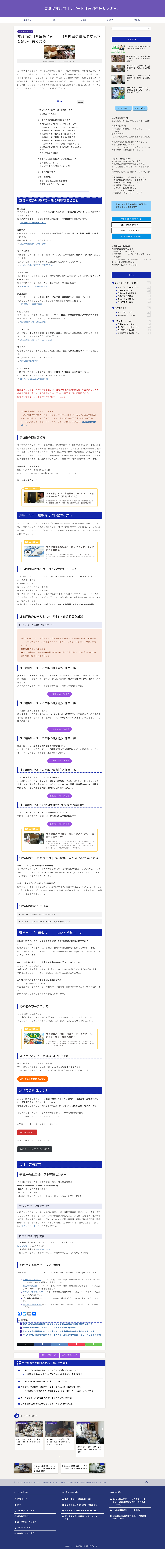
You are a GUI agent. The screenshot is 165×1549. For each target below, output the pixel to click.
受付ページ (22, 1499)
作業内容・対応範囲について (126, 182)
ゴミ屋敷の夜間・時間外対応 (32, 244)
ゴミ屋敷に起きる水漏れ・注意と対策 (81, 1505)
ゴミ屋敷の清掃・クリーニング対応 (36, 339)
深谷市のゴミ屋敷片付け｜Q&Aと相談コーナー (58, 159)
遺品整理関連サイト (120, 118)
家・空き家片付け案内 (26, 1522)
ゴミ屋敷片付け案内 (25, 1510)
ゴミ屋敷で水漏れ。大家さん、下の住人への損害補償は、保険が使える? (54, 1374)
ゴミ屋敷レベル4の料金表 (59, 796)
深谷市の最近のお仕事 (49, 153)
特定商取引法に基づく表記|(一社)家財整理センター (129, 1517)
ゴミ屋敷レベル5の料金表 (59, 824)
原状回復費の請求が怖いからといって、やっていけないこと (47, 1404)
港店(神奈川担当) (134, 290)
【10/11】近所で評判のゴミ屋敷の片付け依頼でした (46, 921)
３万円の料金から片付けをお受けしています (58, 124)
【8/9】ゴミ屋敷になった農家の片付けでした (42, 914)
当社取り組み (132, 308)
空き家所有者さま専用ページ (131, 236)
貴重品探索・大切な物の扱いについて (129, 177)
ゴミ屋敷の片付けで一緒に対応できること (56, 110)
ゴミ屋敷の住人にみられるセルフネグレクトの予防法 (44, 1381)
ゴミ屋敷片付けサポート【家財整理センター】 (82, 8)
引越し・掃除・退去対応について (127, 190)
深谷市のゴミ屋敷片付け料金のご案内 (54, 120)
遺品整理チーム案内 (25, 1533)
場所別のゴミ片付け (32, 1304)
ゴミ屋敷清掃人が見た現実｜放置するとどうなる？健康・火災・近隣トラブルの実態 (59, 1391)
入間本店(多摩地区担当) (134, 293)
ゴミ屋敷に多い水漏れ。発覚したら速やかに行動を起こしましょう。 (51, 1370)
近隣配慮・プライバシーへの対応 (127, 193)
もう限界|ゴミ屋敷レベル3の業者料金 (81, 1510)
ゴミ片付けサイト (119, 126)
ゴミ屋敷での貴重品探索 (31, 304)
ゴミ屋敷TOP (27, 20)
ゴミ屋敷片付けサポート (132, 321)
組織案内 (137, 20)
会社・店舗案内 (44, 177)
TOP (19, 1505)
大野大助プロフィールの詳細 (124, 265)
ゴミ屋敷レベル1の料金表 (59, 694)
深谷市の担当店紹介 (48, 114)
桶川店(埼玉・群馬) (134, 302)
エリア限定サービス (133, 312)
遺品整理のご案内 (31, 1286)
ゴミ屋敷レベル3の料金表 (59, 761)
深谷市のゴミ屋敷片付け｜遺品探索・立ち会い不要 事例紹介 (60, 148)
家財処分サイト (118, 134)
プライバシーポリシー (31, 1226)
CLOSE (80, 102)
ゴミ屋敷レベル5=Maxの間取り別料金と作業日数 (60, 144)
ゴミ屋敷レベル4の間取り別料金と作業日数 (57, 140)
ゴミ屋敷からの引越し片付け (33, 322)
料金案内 (110, 20)
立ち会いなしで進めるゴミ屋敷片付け (37, 265)
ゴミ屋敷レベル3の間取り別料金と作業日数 (57, 137)
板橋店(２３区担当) (134, 296)
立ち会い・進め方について (125, 188)
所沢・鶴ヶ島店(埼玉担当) (134, 287)
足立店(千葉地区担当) (134, 299)
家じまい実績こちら (49, 1355)
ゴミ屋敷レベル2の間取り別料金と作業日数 (57, 134)
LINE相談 (82, 20)
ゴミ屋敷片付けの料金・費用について (129, 180)
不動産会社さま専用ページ (131, 219)
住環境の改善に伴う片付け (134, 324)
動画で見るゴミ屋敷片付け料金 (78, 1499)
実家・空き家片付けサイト (123, 144)
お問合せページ (27, 1132)
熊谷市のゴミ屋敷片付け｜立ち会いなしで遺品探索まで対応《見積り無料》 (58, 1324)
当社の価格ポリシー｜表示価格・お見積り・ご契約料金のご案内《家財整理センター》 (128, 1502)
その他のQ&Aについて (49, 163)
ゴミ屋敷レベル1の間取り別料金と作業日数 (57, 130)
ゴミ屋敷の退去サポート (31, 361)
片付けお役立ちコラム (133, 315)
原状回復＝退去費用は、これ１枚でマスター (81, 1517)
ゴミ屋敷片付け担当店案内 (132, 283)
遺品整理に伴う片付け (25, 32)
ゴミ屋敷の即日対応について (33, 222)
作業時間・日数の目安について (126, 185)
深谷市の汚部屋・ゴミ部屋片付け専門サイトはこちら (41, 396)
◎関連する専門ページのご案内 (52, 184)
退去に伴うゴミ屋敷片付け (134, 333)
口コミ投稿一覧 (24, 1246)
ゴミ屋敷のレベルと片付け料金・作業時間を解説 (60, 127)
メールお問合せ (123, 108)
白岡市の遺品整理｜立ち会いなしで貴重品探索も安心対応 (49, 1327)
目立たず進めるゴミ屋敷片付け (34, 379)
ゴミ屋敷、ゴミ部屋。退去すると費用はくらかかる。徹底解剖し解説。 (51, 1387)
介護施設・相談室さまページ (131, 231)
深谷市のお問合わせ (46, 172)
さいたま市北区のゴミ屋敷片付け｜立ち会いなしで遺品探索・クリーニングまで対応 (62, 1335)
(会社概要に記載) (43, 1249)
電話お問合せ (140, 108)
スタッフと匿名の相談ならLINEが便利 (55, 166)
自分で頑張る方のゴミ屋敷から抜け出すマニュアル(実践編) (46, 1398)
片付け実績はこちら (70, 1355)
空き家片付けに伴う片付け (134, 327)
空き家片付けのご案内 (33, 1292)
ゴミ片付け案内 (24, 1527)
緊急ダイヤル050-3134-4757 (34, 1149)
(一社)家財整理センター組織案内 (126, 1510)
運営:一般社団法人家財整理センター (55, 181)
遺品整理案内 (23, 1516)
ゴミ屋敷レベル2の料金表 (59, 729)
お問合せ (55, 20)
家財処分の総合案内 (32, 1279)
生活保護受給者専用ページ (131, 225)
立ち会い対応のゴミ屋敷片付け (34, 286)
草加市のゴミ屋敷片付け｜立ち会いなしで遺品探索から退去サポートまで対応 (59, 1331)
